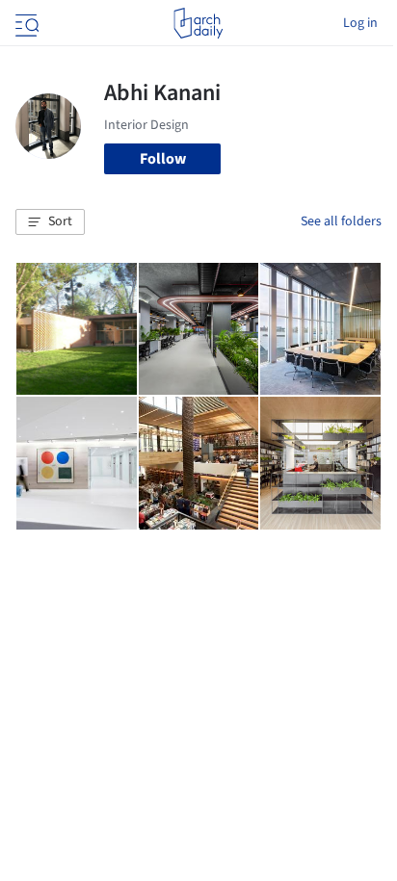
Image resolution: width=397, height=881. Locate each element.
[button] (50, 222)
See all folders (341, 221)
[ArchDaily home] (198, 23)
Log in (360, 23)
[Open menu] (25, 23)
